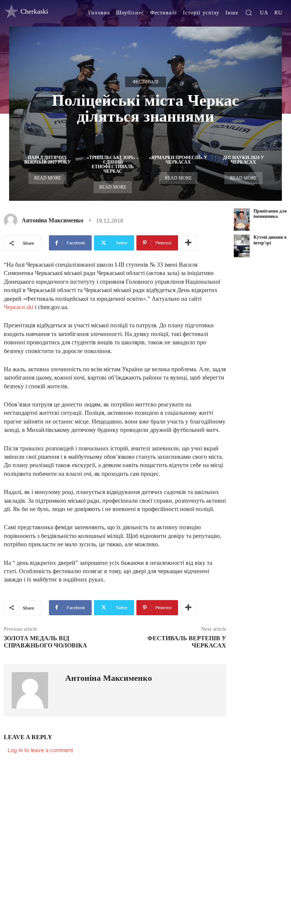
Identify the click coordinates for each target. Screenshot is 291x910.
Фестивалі (145, 81)
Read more (47, 178)
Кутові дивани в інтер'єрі (269, 240)
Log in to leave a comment (40, 750)
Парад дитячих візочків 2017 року (47, 160)
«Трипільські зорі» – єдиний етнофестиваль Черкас (113, 164)
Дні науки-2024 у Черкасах (243, 160)
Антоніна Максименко (52, 220)
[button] (248, 12)
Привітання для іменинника (270, 213)
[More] (188, 242)
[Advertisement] (262, 384)
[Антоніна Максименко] (12, 220)
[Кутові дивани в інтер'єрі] (242, 246)
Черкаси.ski (18, 307)
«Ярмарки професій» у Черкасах (178, 160)
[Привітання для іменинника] (242, 219)
